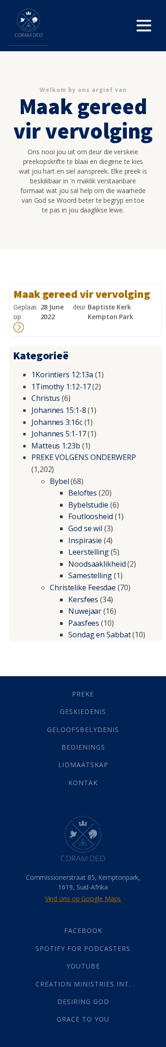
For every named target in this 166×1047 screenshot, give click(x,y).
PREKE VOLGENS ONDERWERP (83, 457)
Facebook (83, 930)
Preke (83, 694)
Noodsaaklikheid (97, 564)
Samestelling (90, 575)
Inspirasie (85, 540)
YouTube (83, 966)
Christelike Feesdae (83, 587)
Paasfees (83, 623)
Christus (45, 398)
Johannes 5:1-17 (58, 434)
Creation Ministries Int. (83, 984)
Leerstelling (88, 552)
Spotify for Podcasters (83, 948)
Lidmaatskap (83, 764)
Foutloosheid (90, 516)
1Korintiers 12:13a (62, 374)
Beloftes (82, 493)
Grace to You (83, 1019)
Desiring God (83, 1001)
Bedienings (83, 747)
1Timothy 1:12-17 (60, 386)
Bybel (59, 481)
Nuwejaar (84, 611)
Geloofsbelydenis (83, 729)
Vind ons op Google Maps (83, 898)
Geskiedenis (83, 711)
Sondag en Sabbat (99, 634)
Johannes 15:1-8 (58, 410)
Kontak (83, 782)
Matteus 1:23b (55, 446)
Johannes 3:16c (57, 422)
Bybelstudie (88, 505)
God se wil (85, 528)
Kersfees (83, 599)
